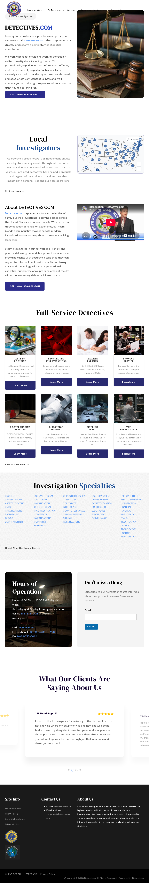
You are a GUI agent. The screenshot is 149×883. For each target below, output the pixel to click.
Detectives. (90, 878)
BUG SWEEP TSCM (43, 496)
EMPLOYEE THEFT (130, 496)
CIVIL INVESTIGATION (44, 510)
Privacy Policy (12, 824)
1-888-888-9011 (27, 627)
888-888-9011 (33, 40)
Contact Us (116, 10)
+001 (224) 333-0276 (42, 632)
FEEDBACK (31, 874)
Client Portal (11, 813)
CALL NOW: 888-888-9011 (25, 94)
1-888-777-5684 (27, 636)
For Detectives (55, 10)
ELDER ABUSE (98, 510)
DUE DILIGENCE (99, 507)
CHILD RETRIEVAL (43, 507)
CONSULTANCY (71, 499)
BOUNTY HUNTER (14, 521)
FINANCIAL (126, 507)
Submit (91, 626)
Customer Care (34, 10)
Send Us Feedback (15, 819)
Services (71, 10)
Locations (86, 10)
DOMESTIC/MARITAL (102, 503)
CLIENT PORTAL (13, 874)
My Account (99, 10)
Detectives (138, 878)
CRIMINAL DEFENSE (72, 514)
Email (89, 610)
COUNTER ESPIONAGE (74, 510)
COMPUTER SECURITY (74, 496)
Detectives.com (14, 213)
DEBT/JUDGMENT (100, 499)
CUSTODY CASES (100, 496)
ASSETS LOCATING (14, 503)
